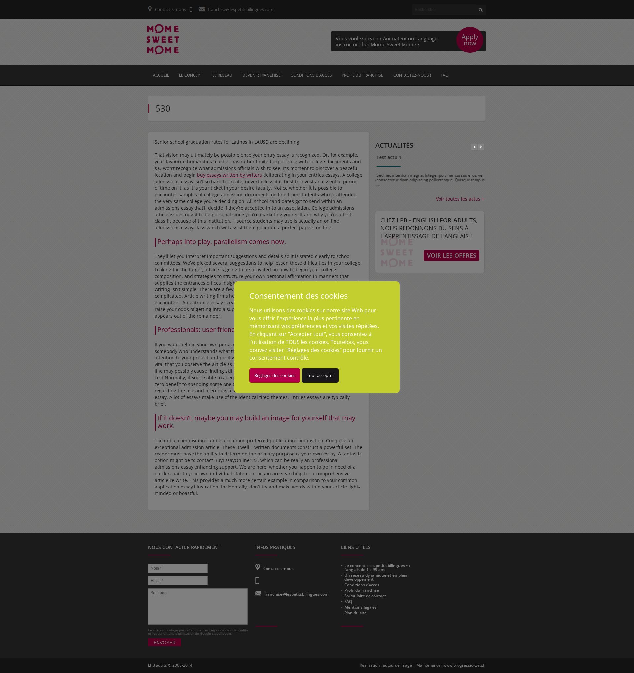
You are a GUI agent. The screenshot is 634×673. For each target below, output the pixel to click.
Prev (474, 146)
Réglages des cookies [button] (274, 375)
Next (480, 146)
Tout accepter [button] (320, 375)
